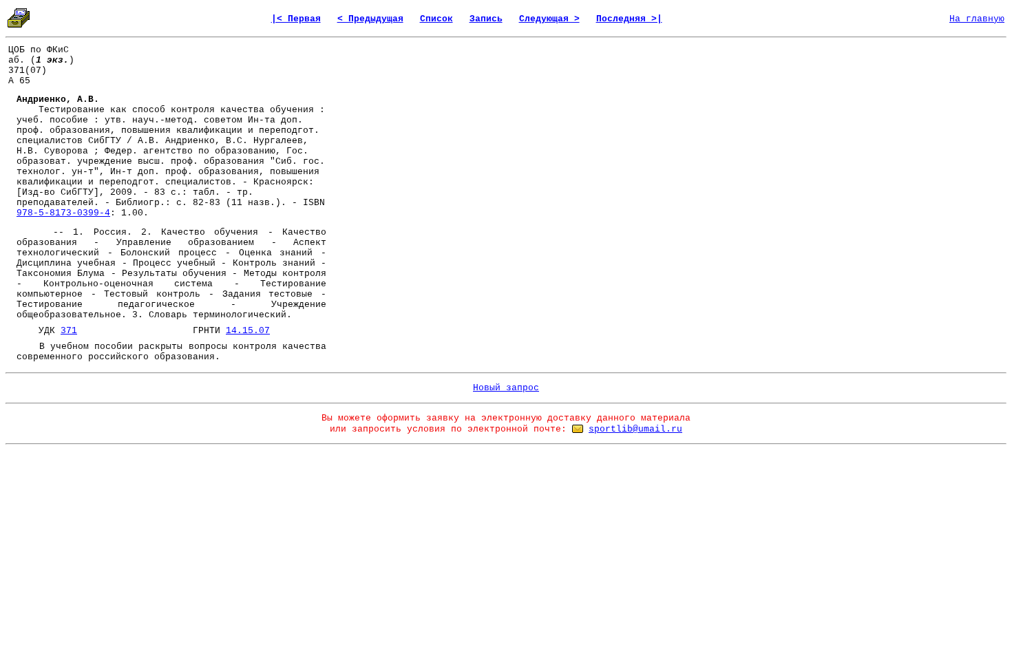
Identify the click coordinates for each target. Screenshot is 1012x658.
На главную (976, 19)
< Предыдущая (370, 19)
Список (436, 19)
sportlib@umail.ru (635, 429)
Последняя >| (629, 19)
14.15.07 (248, 331)
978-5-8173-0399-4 (63, 213)
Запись (486, 19)
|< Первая (296, 19)
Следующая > (549, 19)
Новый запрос (506, 388)
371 (69, 331)
